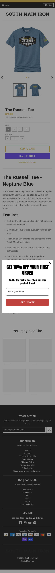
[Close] (50, 263)
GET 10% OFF (28, 302)
